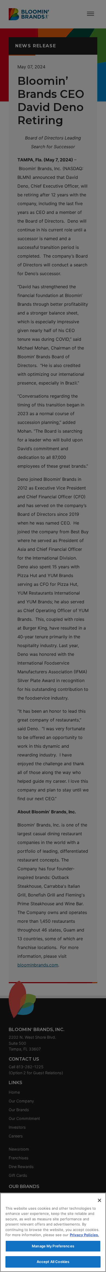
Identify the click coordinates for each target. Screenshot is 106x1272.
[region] (53, 1232)
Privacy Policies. (84, 1235)
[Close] (99, 1200)
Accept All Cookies (53, 1261)
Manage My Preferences (53, 1246)
